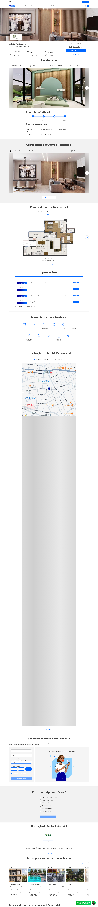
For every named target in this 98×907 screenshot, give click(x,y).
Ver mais (50, 853)
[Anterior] (82, 863)
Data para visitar (46, 803)
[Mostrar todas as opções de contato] (84, 50)
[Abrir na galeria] (87, 106)
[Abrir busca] (88, 6)
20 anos (21, 769)
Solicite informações (49, 197)
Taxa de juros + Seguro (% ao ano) (19, 760)
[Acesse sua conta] (85, 6)
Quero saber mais (49, 264)
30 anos (28, 769)
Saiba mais (23, 2)
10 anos (14, 769)
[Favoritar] (60, 43)
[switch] (12, 773)
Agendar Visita (76, 54)
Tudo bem (85, 1)
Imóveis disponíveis (47, 808)
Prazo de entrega (47, 806)
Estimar (21, 283)
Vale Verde (48, 842)
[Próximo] (87, 88)
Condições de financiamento (50, 797)
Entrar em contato (74, 50)
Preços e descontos (47, 800)
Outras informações (47, 811)
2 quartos (49, 214)
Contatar (76, 282)
